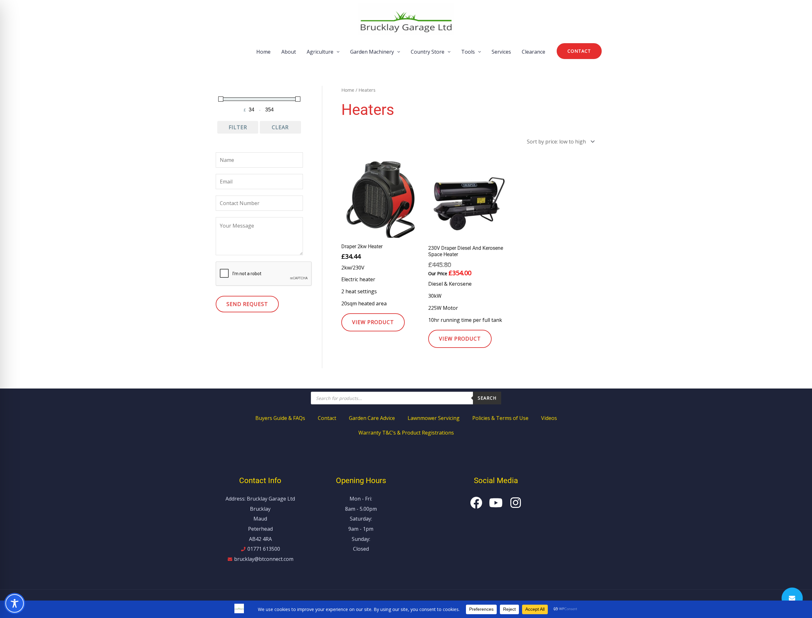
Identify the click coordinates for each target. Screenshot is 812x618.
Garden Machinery (372, 51)
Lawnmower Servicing (434, 418)
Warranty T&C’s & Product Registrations (406, 432)
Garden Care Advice (372, 418)
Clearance (533, 51)
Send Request (247, 304)
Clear (280, 127)
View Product (373, 322)
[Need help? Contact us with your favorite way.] (792, 598)
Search (487, 398)
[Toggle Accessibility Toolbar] (14, 603)
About (288, 51)
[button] (323, 51)
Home (263, 51)
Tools (468, 51)
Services (501, 51)
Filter (238, 127)
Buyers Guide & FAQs (280, 418)
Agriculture (320, 51)
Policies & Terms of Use (500, 418)
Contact (327, 418)
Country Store (427, 51)
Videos (549, 418)
